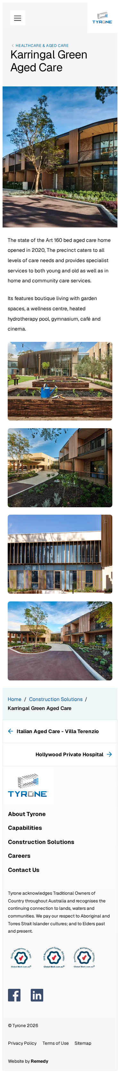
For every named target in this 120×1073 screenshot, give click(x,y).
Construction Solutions (56, 699)
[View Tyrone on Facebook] (14, 995)
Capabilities (25, 827)
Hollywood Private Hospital (70, 754)
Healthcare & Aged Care (42, 45)
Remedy (39, 1061)
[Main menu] (17, 17)
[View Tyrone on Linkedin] (37, 995)
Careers (19, 855)
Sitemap (83, 1043)
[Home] (102, 18)
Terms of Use (56, 1043)
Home (14, 699)
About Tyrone (27, 814)
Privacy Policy (22, 1043)
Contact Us (23, 869)
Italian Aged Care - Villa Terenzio (57, 731)
